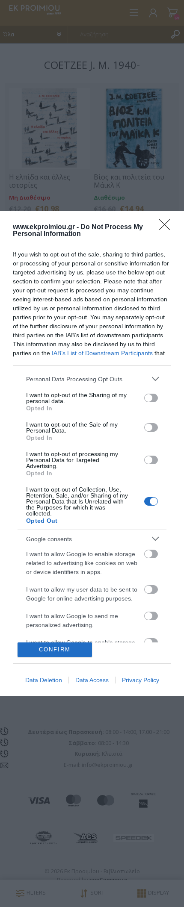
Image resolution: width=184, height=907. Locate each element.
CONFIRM (55, 649)
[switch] (151, 398)
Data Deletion (43, 680)
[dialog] (92, 453)
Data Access (92, 680)
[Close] (167, 227)
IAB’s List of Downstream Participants (102, 353)
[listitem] (92, 378)
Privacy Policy (140, 680)
